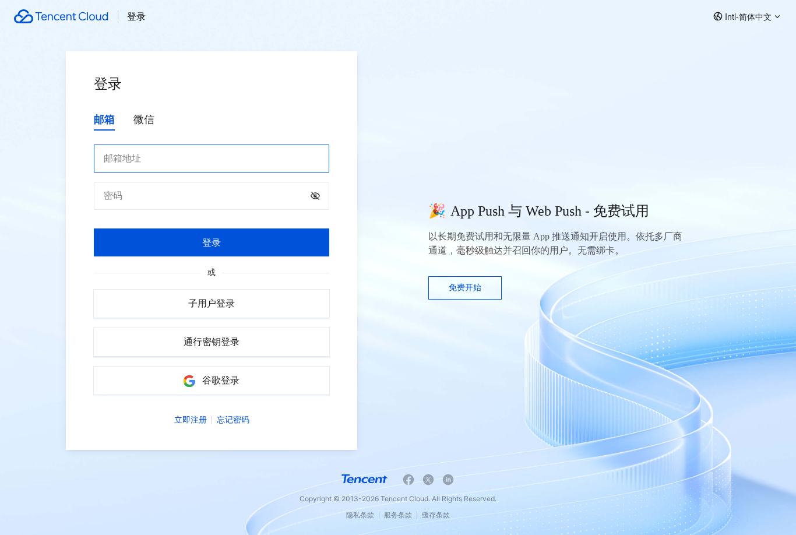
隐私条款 (360, 515)
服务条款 (398, 515)
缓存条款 (436, 515)
